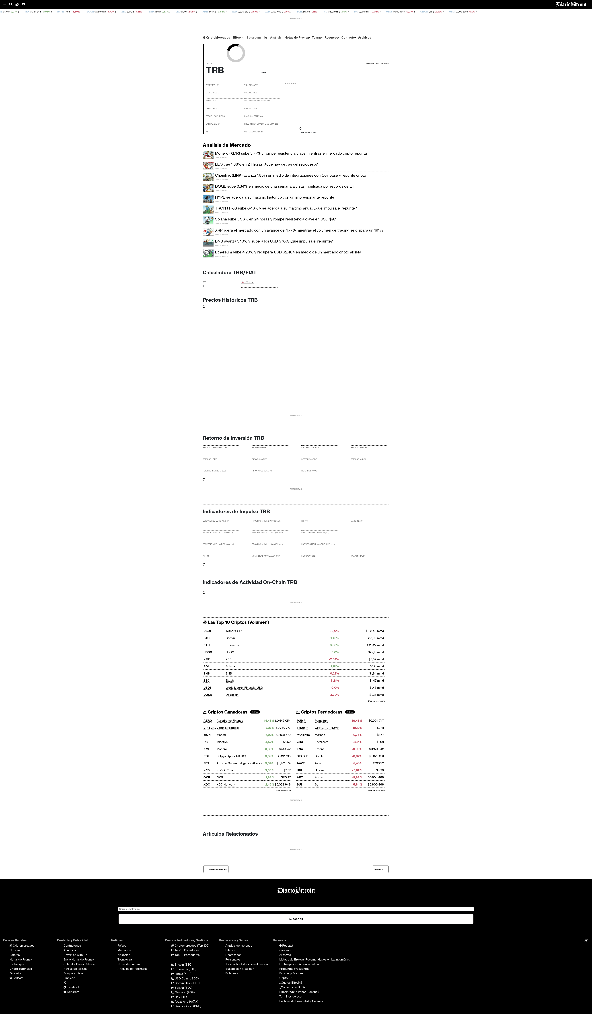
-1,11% (240, 11)
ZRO (300, 742)
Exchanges (17, 964)
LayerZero (322, 742)
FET (206, 763)
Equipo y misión (74, 973)
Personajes (232, 959)
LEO (104, 11)
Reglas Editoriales (75, 969)
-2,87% (180, 11)
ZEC (50, 11)
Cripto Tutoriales (21, 969)
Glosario (15, 973)
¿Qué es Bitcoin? (290, 982)
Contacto (348, 37)
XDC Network (226, 784)
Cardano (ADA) (184, 992)
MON (207, 735)
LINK (78, 11)
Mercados (124, 950)
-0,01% (335, 11)
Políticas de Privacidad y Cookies (301, 1001)
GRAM (351, 11)
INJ (206, 742)
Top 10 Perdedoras (187, 955)
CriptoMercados (217, 37)
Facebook (73, 987)
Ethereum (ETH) (185, 969)
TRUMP (302, 728)
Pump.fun (321, 720)
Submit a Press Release (79, 964)
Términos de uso (290, 996)
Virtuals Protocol (228, 728)
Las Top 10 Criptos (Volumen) (238, 622)
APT (300, 777)
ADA (161, 11)
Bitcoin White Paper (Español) (299, 992)
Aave (318, 763)
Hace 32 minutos (221, 202)
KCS (207, 770)
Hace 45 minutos (221, 235)
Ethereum (254, 37)
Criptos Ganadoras (227, 712)
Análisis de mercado (238, 945)
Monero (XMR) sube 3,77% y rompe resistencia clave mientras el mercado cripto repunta (291, 153)
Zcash (230, 680)
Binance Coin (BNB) (187, 1006)
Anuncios (70, 950)
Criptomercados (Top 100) (191, 945)
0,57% (91, 11)
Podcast (17, 978)
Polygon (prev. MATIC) (231, 756)
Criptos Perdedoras (321, 712)
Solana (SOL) (183, 987)
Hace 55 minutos (221, 257)
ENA (300, 749)
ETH (207, 645)
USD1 (379, 11)
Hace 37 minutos (221, 213)
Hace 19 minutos (221, 169)
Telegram (72, 992)
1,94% (270, 11)
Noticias (15, 950)
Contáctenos (72, 945)
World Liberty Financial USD (244, 687)
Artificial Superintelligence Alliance (240, 763)
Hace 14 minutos (221, 158)
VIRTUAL (210, 728)
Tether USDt (234, 631)
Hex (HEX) (181, 997)
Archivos (364, 37)
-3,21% (64, 11)
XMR (132, 11)
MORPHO (303, 735)
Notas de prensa (128, 964)
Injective (222, 742)
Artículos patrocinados (132, 969)
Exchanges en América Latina (299, 964)
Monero (222, 749)
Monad (221, 735)
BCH (226, 11)
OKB (207, 777)
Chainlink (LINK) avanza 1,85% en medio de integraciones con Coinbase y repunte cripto (290, 175)
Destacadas (233, 955)
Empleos (69, 978)
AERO (208, 720)
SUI (299, 784)
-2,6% (213, 11)
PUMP (301, 720)
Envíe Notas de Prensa (79, 959)
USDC (208, 652)
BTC (207, 638)
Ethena (319, 749)
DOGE (17, 11)
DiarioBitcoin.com (376, 701)
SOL (207, 666)
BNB (207, 673)
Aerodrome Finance (230, 720)
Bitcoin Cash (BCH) (187, 983)
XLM (194, 11)
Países (121, 945)
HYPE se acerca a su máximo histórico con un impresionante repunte (274, 197)
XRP (207, 659)
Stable (319, 756)
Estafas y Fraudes (291, 973)
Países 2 (378, 869)
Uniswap (320, 770)
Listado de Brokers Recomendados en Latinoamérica (314, 959)
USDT (208, 631)
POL (207, 756)
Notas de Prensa (297, 37)
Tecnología (124, 959)
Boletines (231, 973)
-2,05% (118, 11)
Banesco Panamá (218, 869)
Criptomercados (23, 945)
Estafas (15, 955)
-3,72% (36, 11)
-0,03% (301, 11)
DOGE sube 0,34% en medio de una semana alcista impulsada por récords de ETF (286, 186)
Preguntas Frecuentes (294, 969)
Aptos (319, 777)
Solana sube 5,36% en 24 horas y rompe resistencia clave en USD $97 (275, 219)
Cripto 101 (285, 978)
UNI (299, 770)
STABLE (302, 756)
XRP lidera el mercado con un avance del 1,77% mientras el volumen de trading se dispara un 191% (299, 230)
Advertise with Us (75, 955)
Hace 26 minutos (221, 180)
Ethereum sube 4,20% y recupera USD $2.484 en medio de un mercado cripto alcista (288, 252)
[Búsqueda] (12, 4)
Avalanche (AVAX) (186, 1001)
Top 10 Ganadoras (186, 950)
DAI (283, 11)
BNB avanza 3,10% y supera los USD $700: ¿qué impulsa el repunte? (274, 241)
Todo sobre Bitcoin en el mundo (246, 964)
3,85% (148, 11)
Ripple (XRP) (182, 974)
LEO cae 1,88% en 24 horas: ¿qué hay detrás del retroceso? (266, 164)
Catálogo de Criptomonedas (377, 63)
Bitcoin (238, 37)
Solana (230, 666)
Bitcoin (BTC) (183, 964)
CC (252, 11)
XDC (207, 784)
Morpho (320, 735)
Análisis (276, 37)
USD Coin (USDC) (186, 978)
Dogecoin (232, 695)
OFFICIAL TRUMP (327, 728)
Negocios (123, 955)
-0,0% (398, 11)
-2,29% (364, 11)
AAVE (301, 763)
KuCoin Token (226, 770)
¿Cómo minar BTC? (292, 987)
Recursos (331, 37)
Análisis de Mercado (227, 145)
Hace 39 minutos (221, 224)
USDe (315, 11)
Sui (317, 784)
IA (265, 37)
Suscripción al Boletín (239, 969)
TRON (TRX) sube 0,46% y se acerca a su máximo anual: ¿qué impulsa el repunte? (286, 208)
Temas (316, 37)
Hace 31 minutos (221, 191)
